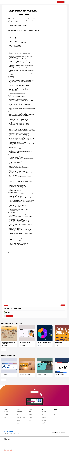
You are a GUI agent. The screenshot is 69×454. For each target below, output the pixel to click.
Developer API (43, 420)
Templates (18, 425)
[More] (65, 6)
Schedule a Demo (44, 419)
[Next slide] (5, 349)
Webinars (42, 416)
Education (30, 419)
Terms (5, 445)
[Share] (5, 316)
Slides (5, 420)
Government (31, 416)
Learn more (34, 391)
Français (17, 433)
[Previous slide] (3, 349)
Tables (5, 419)
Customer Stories (44, 413)
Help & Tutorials (43, 411)
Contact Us (6, 431)
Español (14, 433)
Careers (55, 413)
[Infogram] (4, 2)
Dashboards (6, 414)
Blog (54, 414)
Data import (18, 420)
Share (6, 305)
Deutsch (8, 433)
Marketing (30, 413)
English (5, 433)
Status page (43, 422)
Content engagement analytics (21, 417)
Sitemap (42, 423)
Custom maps (19, 422)
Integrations (18, 423)
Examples (42, 414)
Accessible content (20, 416)
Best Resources (43, 417)
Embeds (18, 413)
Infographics (6, 411)
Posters (5, 422)
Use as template (60, 1)
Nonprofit (30, 417)
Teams (30, 420)
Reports (5, 413)
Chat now (11, 431)
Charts (5, 417)
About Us (55, 411)
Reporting (30, 414)
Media (30, 411)
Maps (5, 416)
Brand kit (18, 414)
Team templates (19, 419)
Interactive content (19, 411)
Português (11, 433)
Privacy (9, 445)
